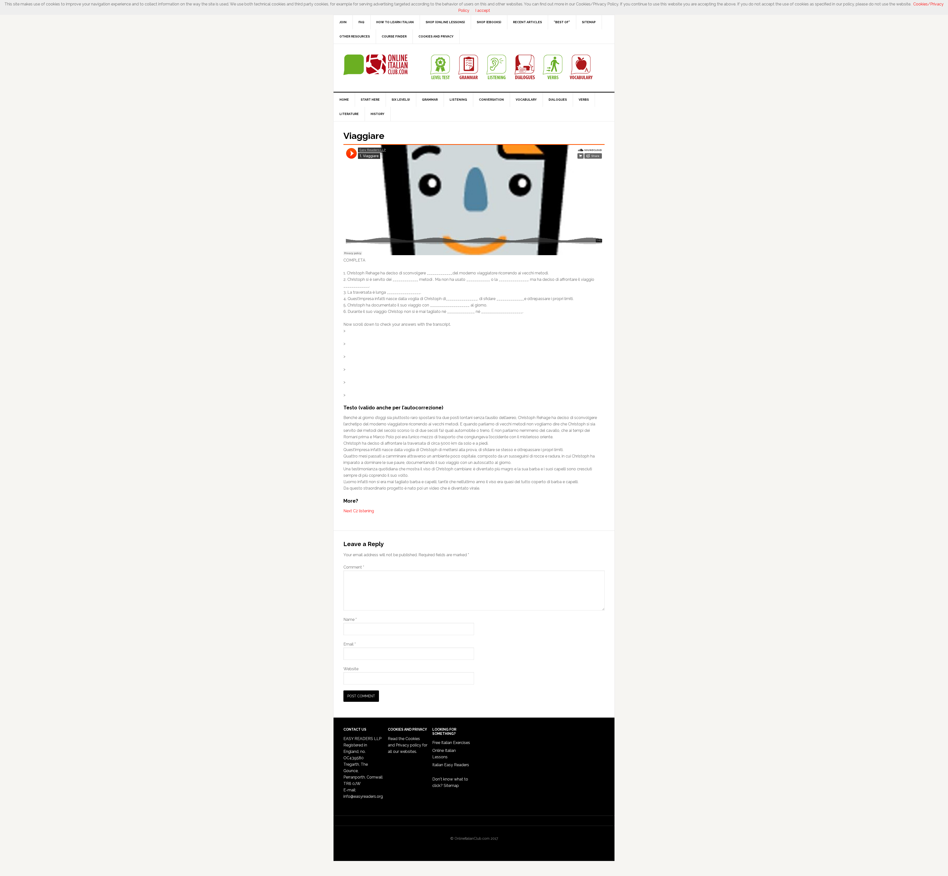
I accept (482, 10)
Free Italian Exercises (451, 742)
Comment (353, 567)
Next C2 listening (358, 511)
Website (350, 669)
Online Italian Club (375, 65)
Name (350, 619)
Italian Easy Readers (450, 764)
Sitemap (451, 785)
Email (349, 644)
